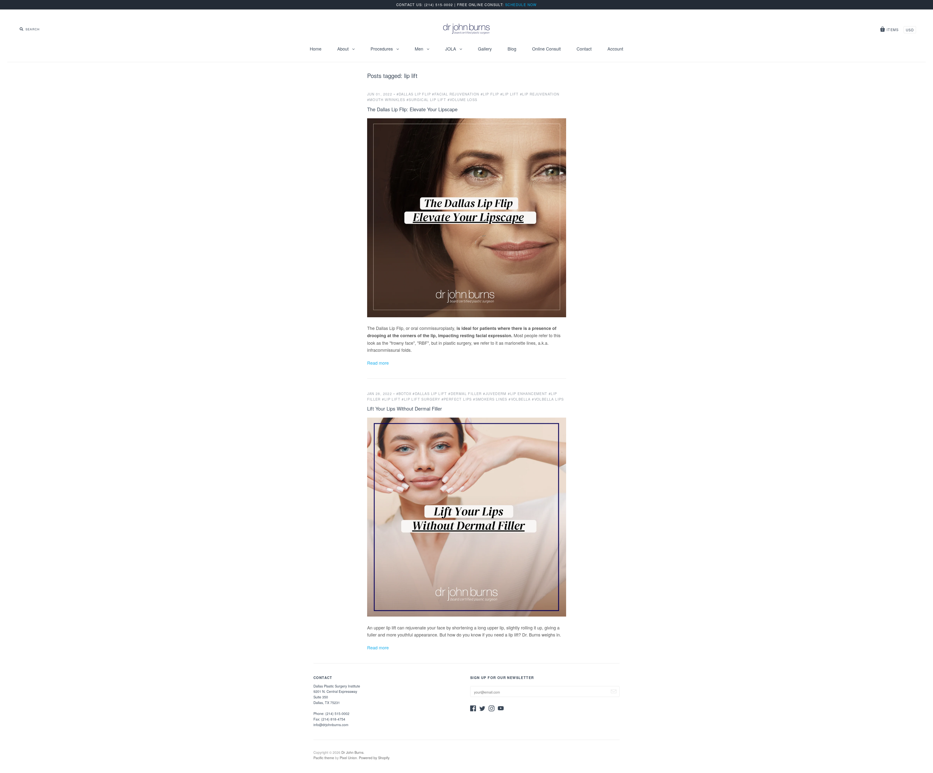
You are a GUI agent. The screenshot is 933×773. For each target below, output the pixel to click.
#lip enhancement (527, 393)
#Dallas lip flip (414, 94)
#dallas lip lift (430, 393)
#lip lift (509, 94)
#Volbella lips (548, 399)
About (343, 48)
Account (615, 48)
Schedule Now (521, 4)
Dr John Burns (352, 752)
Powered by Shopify (374, 757)
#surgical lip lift (426, 99)
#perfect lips (456, 399)
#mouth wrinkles (386, 99)
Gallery (485, 48)
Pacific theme (323, 757)
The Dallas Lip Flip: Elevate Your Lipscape (412, 109)
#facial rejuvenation (455, 94)
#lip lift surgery (421, 399)
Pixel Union (348, 757)
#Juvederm (495, 393)
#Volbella (520, 399)
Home (315, 48)
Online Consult (546, 48)
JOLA (451, 48)
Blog (512, 48)
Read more (378, 363)
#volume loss (462, 99)
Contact (584, 48)
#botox (403, 393)
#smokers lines (490, 399)
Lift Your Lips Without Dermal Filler (404, 408)
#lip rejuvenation (540, 94)
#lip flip (490, 94)
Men (419, 48)
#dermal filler (465, 393)
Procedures (382, 48)
